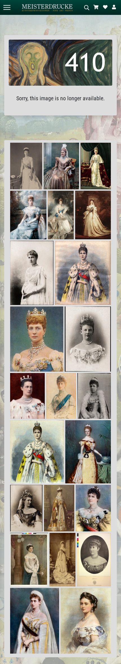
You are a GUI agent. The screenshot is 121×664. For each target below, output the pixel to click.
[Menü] (6, 7)
